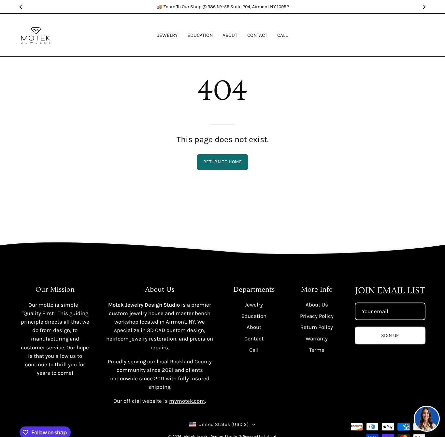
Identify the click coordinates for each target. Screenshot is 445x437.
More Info (317, 289)
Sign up (390, 335)
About (254, 327)
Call (254, 350)
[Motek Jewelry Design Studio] (36, 35)
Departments (254, 289)
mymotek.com (187, 401)
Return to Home (222, 162)
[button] (200, 35)
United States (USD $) (223, 424)
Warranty (317, 338)
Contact (254, 338)
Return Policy (316, 327)
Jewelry (254, 304)
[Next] (424, 7)
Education (253, 316)
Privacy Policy (317, 316)
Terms (316, 350)
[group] (222, 6)
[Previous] (21, 7)
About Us (317, 304)
